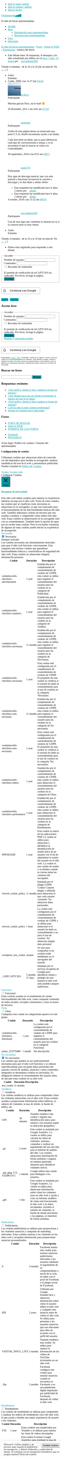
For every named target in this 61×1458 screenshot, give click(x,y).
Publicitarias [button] (7, 1222)
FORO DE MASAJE (19, 423)
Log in (4, 299)
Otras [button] (4, 1008)
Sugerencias (9, 49)
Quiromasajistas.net (11, 15)
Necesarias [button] (6, 533)
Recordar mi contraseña (20, 266)
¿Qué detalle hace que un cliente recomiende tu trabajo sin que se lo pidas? (32, 397)
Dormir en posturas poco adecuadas (26, 410)
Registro (8, 338)
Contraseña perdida (23, 338)
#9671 (46, 154)
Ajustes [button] (5, 472)
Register (14, 299)
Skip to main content (18, 4)
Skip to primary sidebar (20, 7)
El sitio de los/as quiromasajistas (17, 46)
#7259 (45, 109)
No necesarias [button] (8, 1054)
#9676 (43, 199)
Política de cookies (24, 443)
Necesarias (10, 536)
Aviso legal (7, 443)
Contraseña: (10, 263)
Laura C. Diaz (15, 357)
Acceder (9, 279)
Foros (39, 46)
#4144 (40, 81)
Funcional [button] (6, 990)
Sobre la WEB (51, 46)
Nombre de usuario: (14, 259)
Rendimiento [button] (7, 1405)
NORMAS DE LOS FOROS (23, 429)
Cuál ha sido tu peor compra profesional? (29, 407)
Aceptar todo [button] (16, 472)
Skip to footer (15, 9)
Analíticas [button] (6, 1089)
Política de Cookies (31, 466)
